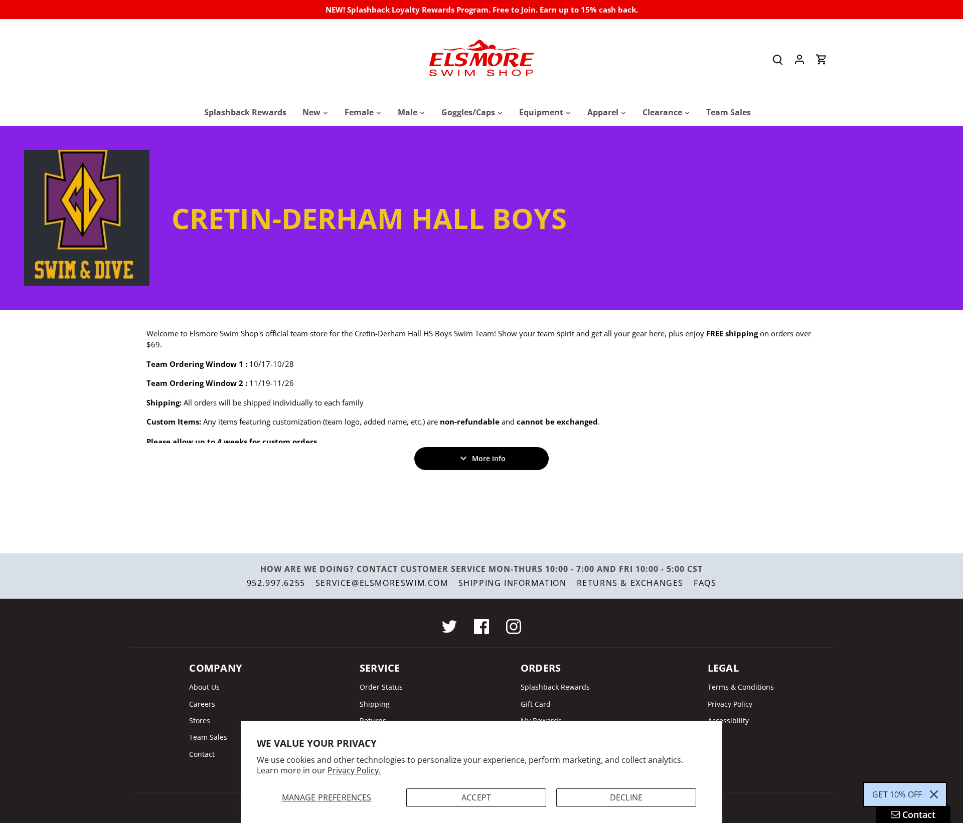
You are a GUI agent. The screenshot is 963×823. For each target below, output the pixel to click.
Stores (199, 720)
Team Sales (208, 737)
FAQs (705, 582)
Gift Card (536, 704)
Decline (626, 797)
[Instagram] (513, 626)
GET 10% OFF (897, 794)
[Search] (777, 59)
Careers (202, 704)
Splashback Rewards (555, 687)
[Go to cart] (822, 59)
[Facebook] (481, 626)
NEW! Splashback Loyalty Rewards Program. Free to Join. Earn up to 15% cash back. (482, 10)
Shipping (375, 704)
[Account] (799, 59)
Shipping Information (512, 582)
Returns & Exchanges (630, 582)
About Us (204, 687)
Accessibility (728, 720)
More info (489, 458)
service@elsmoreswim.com (381, 582)
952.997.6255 (276, 582)
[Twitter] (449, 626)
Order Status (381, 687)
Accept (476, 797)
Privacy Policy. (354, 770)
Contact (202, 754)
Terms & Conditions (741, 687)
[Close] (934, 794)
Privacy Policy (730, 704)
